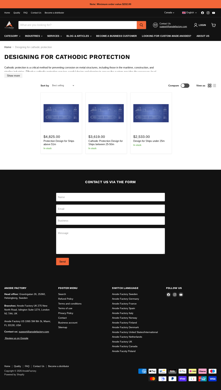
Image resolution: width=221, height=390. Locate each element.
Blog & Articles (78, 36)
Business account (67, 322)
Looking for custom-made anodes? (166, 36)
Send (62, 261)
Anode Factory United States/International (135, 332)
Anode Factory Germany (125, 298)
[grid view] (209, 85)
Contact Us (36, 13)
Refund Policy (65, 298)
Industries (33, 36)
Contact (62, 317)
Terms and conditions (69, 303)
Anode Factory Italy (122, 313)
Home (7, 13)
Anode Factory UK (122, 341)
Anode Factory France (124, 303)
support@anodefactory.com (173, 26)
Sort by (45, 85)
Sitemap (62, 327)
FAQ (25, 13)
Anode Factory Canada (124, 346)
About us (202, 36)
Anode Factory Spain (123, 308)
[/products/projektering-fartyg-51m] (61, 113)
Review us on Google (16, 338)
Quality (16, 13)
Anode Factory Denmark (125, 327)
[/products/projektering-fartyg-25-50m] (106, 113)
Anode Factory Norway (124, 317)
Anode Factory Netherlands (127, 336)
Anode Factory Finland (124, 322)
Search (62, 294)
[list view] (214, 85)
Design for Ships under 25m (149, 140)
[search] (141, 25)
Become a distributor (54, 13)
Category (11, 36)
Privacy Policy (65, 313)
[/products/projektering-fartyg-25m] (151, 113)
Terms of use (65, 308)
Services (53, 36)
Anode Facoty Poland (124, 351)
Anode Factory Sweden (125, 294)
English (190, 12)
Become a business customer (116, 36)
